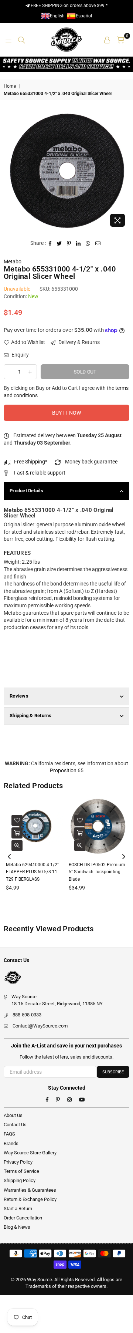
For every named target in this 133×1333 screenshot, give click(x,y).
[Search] (21, 39)
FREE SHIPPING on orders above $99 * (69, 5)
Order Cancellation (23, 1218)
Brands (11, 1143)
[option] (66, 170)
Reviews (19, 696)
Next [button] (123, 857)
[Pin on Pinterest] (69, 243)
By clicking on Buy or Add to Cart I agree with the (66, 391)
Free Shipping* (30, 462)
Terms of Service (21, 1171)
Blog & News (17, 1227)
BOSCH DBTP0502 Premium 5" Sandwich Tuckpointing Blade (39, 872)
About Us (13, 1115)
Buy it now (66, 413)
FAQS (9, 1134)
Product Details (26, 490)
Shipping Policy (19, 1180)
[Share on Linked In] (78, 243)
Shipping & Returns (31, 715)
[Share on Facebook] (50, 243)
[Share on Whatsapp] (88, 243)
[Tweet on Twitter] (59, 243)
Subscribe (113, 1072)
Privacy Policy (18, 1162)
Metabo (12, 261)
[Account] (107, 39)
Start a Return (18, 1208)
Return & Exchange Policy (30, 1199)
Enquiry (19, 355)
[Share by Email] (98, 243)
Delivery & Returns (78, 342)
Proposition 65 (66, 770)
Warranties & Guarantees (30, 1190)
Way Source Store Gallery (30, 1152)
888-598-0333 (27, 1015)
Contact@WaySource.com (40, 1026)
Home (10, 86)
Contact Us (15, 1124)
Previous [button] (9, 857)
